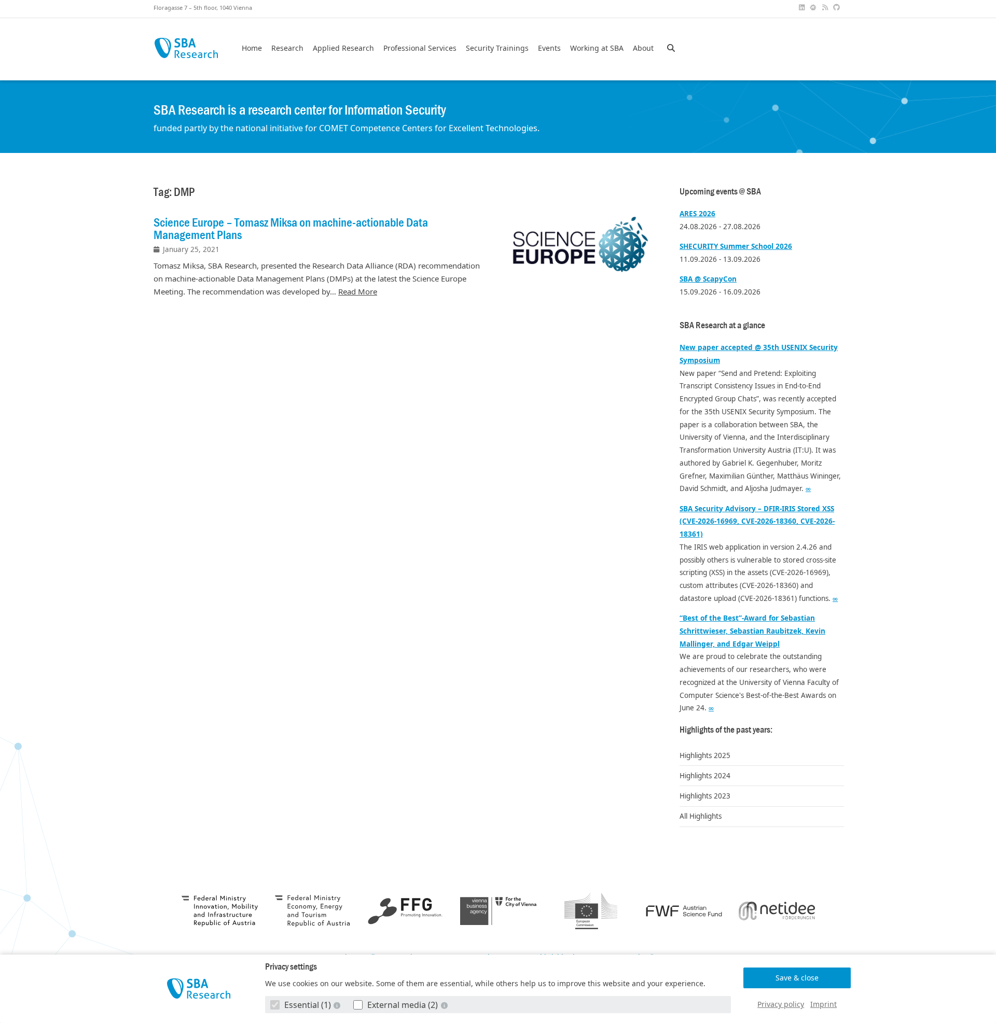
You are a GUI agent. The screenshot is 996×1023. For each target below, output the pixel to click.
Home (252, 48)
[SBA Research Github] (838, 7)
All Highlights (701, 816)
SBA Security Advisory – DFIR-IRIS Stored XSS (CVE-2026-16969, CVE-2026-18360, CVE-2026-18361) (757, 521)
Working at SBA (597, 48)
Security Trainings (497, 48)
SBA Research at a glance (722, 325)
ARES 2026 (697, 213)
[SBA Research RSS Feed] (826, 7)
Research (287, 48)
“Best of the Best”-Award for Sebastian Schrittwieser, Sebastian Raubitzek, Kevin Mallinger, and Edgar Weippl (752, 631)
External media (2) (402, 1005)
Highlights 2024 (705, 775)
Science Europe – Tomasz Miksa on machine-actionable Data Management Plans (291, 229)
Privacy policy (780, 1004)
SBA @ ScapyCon (708, 279)
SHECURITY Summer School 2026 (736, 246)
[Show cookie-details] (338, 1005)
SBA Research (186, 48)
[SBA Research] (199, 988)
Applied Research (343, 48)
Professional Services (420, 48)
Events (549, 48)
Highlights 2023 (705, 796)
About (643, 48)
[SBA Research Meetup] (814, 7)
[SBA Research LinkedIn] (802, 7)
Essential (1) (307, 1005)
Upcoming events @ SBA (720, 192)
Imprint (823, 1004)
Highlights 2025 (705, 755)
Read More (357, 291)
